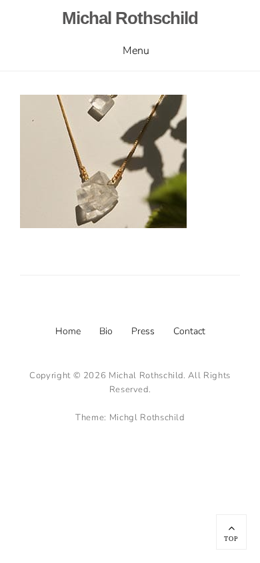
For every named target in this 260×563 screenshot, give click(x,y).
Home (68, 331)
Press (143, 331)
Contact (189, 331)
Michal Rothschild (130, 18)
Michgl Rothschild (147, 418)
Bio (106, 331)
